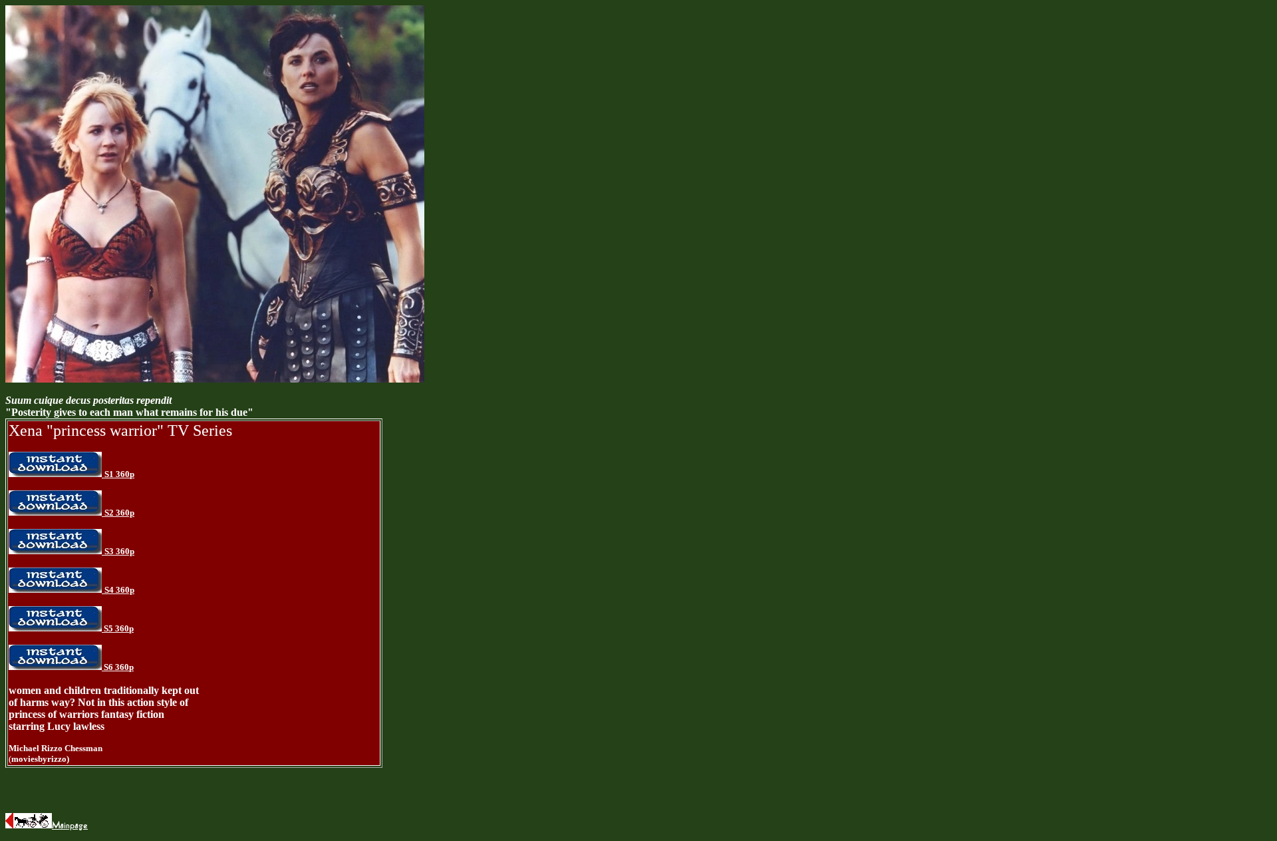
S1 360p (119, 474)
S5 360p (119, 628)
